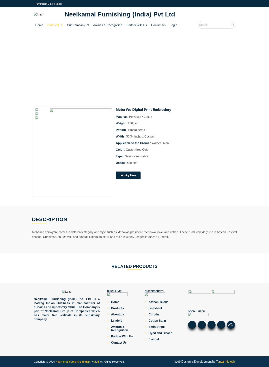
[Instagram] (223, 3)
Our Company (76, 25)
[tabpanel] (81, 151)
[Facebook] (215, 3)
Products (53, 25)
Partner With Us (136, 25)
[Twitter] (231, 3)
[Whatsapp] (206, 3)
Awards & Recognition (107, 25)
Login (173, 25)
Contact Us (158, 25)
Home (39, 25)
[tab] (42, 110)
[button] (55, 25)
